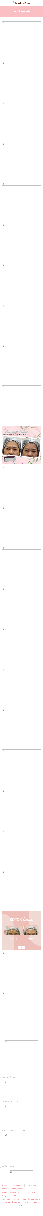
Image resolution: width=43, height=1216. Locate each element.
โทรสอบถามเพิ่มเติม (7, 1077)
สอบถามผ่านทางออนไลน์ (9, 1101)
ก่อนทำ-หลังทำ (21, 11)
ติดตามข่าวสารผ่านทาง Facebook (13, 1130)
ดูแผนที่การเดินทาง (7, 1166)
